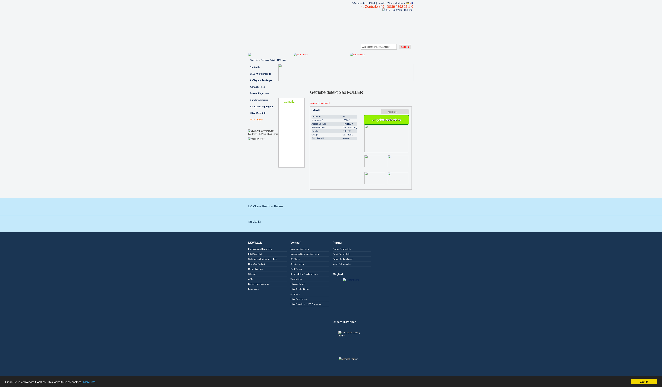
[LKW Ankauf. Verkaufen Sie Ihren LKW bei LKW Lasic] (263, 134)
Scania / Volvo (297, 264)
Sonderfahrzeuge (259, 100)
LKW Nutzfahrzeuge (260, 73)
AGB (250, 279)
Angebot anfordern (386, 120)
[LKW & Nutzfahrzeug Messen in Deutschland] (256, 139)
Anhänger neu (257, 87)
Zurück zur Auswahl (320, 103)
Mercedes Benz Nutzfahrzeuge (304, 254)
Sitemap (252, 274)
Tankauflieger (296, 279)
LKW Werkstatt (257, 113)
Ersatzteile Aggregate (261, 106)
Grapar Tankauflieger (343, 259)
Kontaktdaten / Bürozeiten (260, 249)
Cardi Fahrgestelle (341, 254)
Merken (392, 111)
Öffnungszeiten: (359, 3)
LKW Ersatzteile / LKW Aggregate (306, 304)
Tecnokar (349, 205)
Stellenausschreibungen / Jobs (262, 259)
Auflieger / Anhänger (261, 80)
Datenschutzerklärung (258, 284)
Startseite (254, 60)
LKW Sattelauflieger (299, 289)
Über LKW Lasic (255, 269)
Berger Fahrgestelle (342, 249)
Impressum (253, 289)
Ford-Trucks (296, 269)
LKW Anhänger (297, 284)
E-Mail (372, 3)
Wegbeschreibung (396, 3)
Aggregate (295, 294)
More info (89, 382)
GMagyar (388, 205)
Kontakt (381, 3)
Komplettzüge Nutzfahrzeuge (304, 274)
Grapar (311, 205)
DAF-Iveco (295, 259)
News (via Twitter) (256, 264)
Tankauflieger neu (259, 93)
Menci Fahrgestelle (342, 264)
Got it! (644, 381)
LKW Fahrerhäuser (299, 299)
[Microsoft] (352, 360)
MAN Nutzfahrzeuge (299, 249)
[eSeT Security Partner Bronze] (352, 337)
